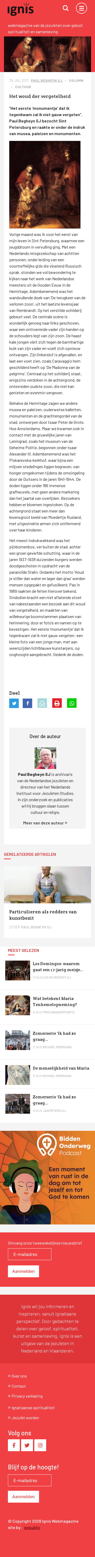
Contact (19, 1385)
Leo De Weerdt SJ (57, 977)
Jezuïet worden (25, 1417)
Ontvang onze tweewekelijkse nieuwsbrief (45, 1242)
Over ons (19, 1375)
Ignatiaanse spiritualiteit (33, 1407)
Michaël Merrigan (57, 1047)
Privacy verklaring (27, 1395)
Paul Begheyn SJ (47, 80)
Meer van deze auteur (44, 822)
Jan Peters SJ (54, 1110)
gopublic (32, 1527)
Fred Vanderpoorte (58, 1012)
